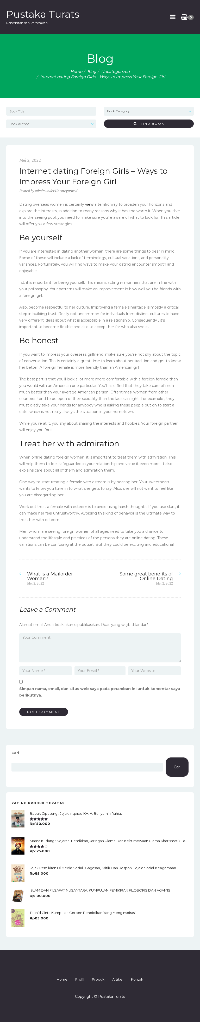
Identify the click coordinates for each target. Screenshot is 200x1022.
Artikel (117, 979)
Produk (98, 979)
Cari (15, 753)
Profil (79, 979)
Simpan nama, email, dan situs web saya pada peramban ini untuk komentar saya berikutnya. (99, 692)
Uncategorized (115, 71)
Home (76, 71)
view (89, 204)
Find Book (150, 124)
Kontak (137, 979)
